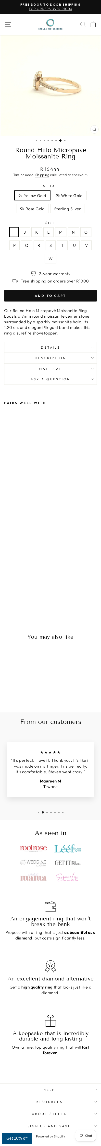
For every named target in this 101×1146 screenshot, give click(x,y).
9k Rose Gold (32, 208)
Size (50, 223)
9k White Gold (69, 195)
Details (50, 347)
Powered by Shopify (50, 1136)
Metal (50, 186)
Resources (49, 1102)
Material (50, 369)
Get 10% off (16, 1138)
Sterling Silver (67, 208)
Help (49, 1090)
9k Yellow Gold (32, 195)
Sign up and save (49, 1126)
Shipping (42, 175)
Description (50, 358)
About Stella (49, 1114)
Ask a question (50, 379)
